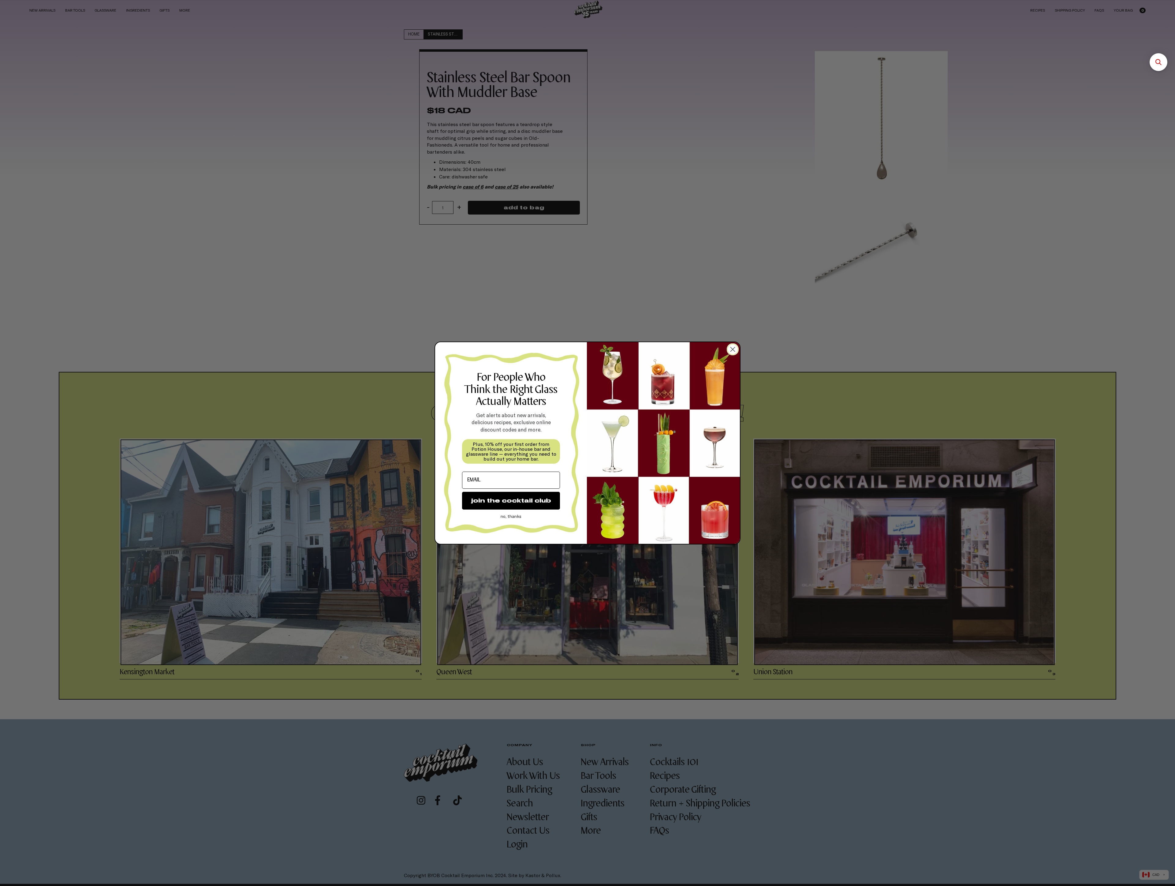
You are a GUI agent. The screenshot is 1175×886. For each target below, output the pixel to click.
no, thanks (511, 516)
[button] (1158, 62)
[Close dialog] (732, 349)
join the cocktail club (511, 500)
